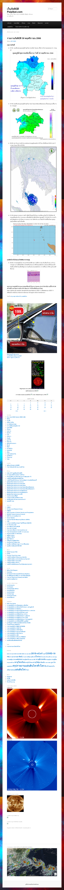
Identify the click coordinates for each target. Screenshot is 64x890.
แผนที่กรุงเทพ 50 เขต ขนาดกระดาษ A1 (16, 499)
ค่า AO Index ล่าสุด (11, 525)
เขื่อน (8, 452)
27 (17, 409)
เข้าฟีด (8, 678)
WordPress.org (11, 682)
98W (28, 653)
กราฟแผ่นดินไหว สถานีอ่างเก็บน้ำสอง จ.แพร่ (17, 612)
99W (30, 654)
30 (37, 409)
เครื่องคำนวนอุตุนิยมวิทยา (13, 540)
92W (13, 653)
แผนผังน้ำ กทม (10, 501)
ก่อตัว (12, 657)
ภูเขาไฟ (9, 440)
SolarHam (9, 572)
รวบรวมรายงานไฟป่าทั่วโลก (13, 646)
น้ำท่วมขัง (43, 657)
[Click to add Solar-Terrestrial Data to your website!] (37, 388)
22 (30, 407)
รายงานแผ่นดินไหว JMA (13, 635)
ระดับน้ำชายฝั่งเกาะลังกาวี (13, 562)
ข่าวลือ (8, 420)
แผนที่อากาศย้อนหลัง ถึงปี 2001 (14, 546)
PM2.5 (9, 657)
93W (15, 654)
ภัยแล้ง (8, 438)
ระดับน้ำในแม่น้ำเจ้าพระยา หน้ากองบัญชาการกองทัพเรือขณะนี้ (22, 480)
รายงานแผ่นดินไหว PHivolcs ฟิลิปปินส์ (16, 637)
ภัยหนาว (9, 436)
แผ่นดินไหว (10, 26)
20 (17, 407)
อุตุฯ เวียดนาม (10, 539)
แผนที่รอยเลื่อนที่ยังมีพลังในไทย (14, 640)
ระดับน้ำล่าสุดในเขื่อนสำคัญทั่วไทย (15, 478)
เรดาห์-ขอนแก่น (10, 585)
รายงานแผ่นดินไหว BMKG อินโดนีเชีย (16, 626)
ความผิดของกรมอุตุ (11, 424)
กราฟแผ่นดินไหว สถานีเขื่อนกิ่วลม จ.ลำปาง (17, 614)
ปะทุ (23, 659)
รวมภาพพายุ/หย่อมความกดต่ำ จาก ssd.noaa (18, 532)
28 (24, 409)
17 (45, 406)
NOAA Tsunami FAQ (12, 552)
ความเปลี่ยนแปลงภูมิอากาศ (13, 426)
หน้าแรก (9, 23)
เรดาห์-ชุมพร (10, 587)
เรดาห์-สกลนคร (10, 592)
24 (45, 407)
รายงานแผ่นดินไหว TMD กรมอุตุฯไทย (16, 638)
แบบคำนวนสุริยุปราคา (12, 579)
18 (51, 406)
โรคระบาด (9, 457)
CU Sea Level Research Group (14, 509)
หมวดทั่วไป (9, 448)
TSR (8, 521)
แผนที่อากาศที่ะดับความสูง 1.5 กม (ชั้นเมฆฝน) (18, 544)
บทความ (9, 431)
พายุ (29, 23)
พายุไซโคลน (29, 662)
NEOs (8, 419)
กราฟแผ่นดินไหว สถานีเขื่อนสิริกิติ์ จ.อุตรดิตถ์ (17, 621)
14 (24, 406)
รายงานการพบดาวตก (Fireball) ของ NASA (17, 577)
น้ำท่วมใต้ (48, 657)
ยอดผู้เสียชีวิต (9, 666)
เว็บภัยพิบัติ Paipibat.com (14, 10)
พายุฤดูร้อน (48, 659)
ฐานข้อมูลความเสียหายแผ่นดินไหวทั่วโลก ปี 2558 (18, 623)
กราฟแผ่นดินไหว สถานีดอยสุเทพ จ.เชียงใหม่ (17, 605)
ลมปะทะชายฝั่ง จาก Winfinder (14, 533)
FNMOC (9, 510)
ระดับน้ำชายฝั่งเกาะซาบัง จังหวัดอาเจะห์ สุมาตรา (18, 559)
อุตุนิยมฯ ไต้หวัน (11, 537)
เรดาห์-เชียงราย (10, 597)
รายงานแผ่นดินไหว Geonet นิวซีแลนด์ (16, 631)
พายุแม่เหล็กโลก (10, 662)
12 (10, 406)
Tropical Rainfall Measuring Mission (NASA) (18, 519)
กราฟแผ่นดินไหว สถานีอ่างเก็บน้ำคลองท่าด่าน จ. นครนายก (21, 610)
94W (18, 654)
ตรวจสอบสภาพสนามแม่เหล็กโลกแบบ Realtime (18, 574)
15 (30, 406)
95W (20, 654)
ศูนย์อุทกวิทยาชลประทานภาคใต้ (14, 494)
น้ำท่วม (23, 23)
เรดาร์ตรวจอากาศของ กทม (13, 542)
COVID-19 (50, 653)
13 (17, 406)
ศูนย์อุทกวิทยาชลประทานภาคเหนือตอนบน (17, 490)
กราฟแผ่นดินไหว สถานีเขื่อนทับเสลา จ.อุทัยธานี (18, 616)
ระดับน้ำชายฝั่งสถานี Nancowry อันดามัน (17, 557)
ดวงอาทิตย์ (16, 23)
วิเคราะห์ (9, 441)
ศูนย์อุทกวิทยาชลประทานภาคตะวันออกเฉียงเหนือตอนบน (20, 487)
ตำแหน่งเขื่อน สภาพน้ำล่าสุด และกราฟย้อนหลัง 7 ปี (19, 476)
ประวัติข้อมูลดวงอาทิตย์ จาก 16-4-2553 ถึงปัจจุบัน (18, 575)
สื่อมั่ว (8, 447)
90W (8, 654)
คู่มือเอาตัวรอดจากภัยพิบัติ (13, 465)
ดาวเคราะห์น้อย (26, 657)
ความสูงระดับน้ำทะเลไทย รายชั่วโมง (15, 475)
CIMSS (8, 507)
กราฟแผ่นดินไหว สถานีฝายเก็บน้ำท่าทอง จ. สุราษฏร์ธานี (20, 607)
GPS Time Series (11, 603)
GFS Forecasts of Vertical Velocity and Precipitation (20, 512)
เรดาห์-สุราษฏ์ (10, 594)
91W (10, 654)
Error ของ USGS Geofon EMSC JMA (16, 417)
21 (24, 407)
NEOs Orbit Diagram (12, 570)
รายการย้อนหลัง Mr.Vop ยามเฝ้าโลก (15, 467)
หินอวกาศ (40, 23)
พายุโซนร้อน (20, 662)
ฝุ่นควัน (8, 433)
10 (45, 404)
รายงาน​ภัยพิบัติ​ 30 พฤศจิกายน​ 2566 (24, 38)
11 (51, 404)
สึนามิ (33, 23)
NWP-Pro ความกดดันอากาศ (14, 516)
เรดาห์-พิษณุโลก (11, 590)
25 (51, 407)
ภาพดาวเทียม (47, 662)
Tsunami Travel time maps (14, 555)
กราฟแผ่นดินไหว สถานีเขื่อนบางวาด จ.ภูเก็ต (17, 617)
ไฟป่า (8, 459)
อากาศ (46, 23)
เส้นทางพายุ (10, 670)
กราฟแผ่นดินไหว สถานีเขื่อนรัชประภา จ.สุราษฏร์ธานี (19, 619)
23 (37, 407)
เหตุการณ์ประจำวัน (17, 296)
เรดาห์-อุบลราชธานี (11, 595)
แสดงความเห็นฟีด (11, 680)
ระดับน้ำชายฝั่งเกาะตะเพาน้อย (14, 560)
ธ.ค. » (45, 411)
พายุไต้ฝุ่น (36, 662)
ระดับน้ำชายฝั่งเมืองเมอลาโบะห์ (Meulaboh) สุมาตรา (19, 564)
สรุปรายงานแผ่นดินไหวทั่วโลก (28, 665)
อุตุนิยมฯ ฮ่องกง (10, 535)
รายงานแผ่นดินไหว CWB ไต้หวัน (15, 630)
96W (23, 654)
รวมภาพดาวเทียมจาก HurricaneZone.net (17, 530)
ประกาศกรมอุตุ (54, 656)
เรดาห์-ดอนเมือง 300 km (13, 588)
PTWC (8, 553)
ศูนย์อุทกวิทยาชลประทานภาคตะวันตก (16, 483)
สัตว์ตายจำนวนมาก (11, 443)
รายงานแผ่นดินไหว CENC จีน (14, 628)
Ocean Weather (11, 518)
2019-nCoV (37, 653)
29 (30, 409)
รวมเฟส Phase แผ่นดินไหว (13, 624)
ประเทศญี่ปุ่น (10, 659)
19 (10, 407)
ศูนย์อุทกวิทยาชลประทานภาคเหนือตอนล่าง (17, 492)
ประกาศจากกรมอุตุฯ (12, 528)
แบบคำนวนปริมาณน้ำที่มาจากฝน (15, 497)
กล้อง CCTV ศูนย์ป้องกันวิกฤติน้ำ (14, 473)
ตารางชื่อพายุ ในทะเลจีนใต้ (13, 526)
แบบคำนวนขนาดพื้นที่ (12, 496)
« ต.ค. (16, 411)
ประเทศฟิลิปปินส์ (17, 659)
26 (10, 409)
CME (44, 654)
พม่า (35, 659)
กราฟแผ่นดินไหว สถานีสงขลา (14, 608)
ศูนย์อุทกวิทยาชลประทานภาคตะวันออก (16, 485)
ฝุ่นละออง (31, 659)
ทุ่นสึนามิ (33, 657)
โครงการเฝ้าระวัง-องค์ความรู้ (22, 26)
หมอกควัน (9, 450)
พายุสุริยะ (54, 659)
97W (25, 653)
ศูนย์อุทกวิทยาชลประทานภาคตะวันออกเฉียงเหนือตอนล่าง (20, 489)
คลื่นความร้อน (10, 422)
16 (37, 406)
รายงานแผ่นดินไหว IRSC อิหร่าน (15, 633)
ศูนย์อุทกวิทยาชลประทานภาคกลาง (15, 482)
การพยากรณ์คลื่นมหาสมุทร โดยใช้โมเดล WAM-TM (19, 523)
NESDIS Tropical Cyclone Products (16, 514)
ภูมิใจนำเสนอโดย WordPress (32, 884)
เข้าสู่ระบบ (9, 676)
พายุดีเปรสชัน (41, 659)
